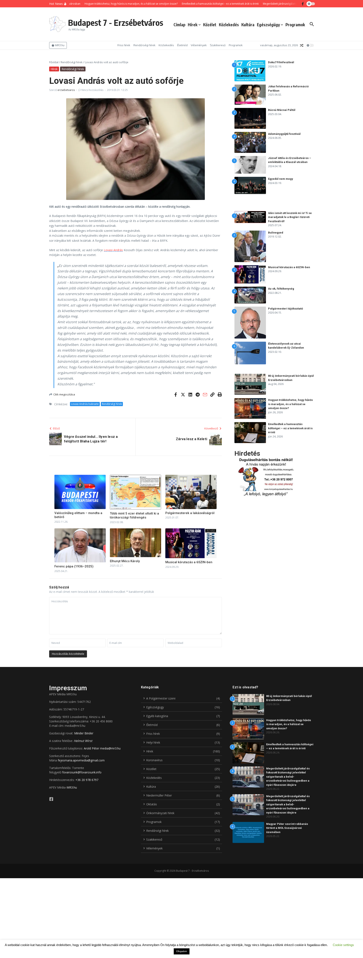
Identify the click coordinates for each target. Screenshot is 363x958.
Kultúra (247, 24)
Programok (295, 24)
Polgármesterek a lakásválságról (189, 513)
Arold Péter (91, 748)
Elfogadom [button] (181, 951)
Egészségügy (268, 24)
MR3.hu (72, 787)
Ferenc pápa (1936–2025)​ (73, 566)
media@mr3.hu (110, 748)
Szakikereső (218, 45)
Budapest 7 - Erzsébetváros (115, 22)
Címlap (179, 24)
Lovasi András (113, 250)
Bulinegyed (275, 232)
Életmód (182, 45)
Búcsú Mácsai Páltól (281, 110)
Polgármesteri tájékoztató (285, 308)
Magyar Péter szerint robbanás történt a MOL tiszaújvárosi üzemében (287, 828)
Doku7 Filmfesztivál (281, 62)
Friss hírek (123, 45)
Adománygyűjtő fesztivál (284, 133)
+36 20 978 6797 (86, 780)
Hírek (192, 24)
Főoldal (53, 62)
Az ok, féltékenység (281, 288)
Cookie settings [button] (343, 945)
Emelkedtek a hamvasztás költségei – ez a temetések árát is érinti (290, 428)
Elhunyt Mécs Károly (125, 561)
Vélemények (199, 45)
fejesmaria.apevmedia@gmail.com (81, 760)
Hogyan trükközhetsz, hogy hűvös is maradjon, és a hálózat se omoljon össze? (290, 404)
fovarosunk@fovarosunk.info (81, 772)
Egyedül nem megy (280, 178)
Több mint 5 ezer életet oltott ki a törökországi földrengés (134, 516)
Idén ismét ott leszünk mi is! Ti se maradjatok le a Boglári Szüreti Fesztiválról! (290, 217)
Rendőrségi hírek (144, 45)
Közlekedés (229, 24)
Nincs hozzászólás (92, 90)
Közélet (209, 24)
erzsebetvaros (66, 90)
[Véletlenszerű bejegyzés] (301, 45)
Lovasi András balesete (85, 404)
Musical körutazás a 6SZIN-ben (188, 562)
